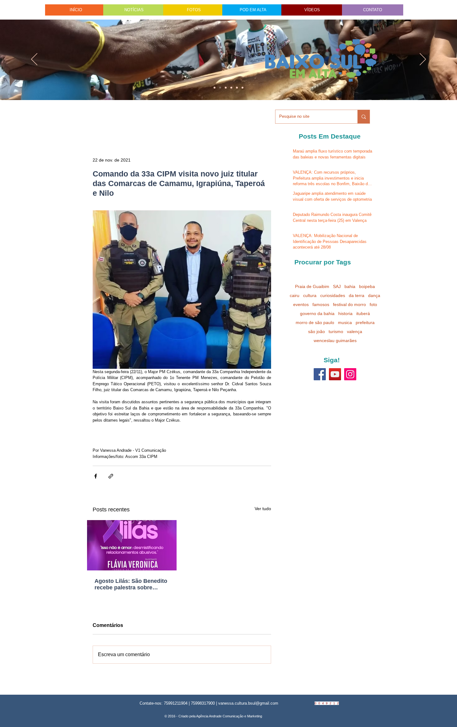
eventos (301, 304)
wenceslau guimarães (335, 340)
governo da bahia (317, 313)
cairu (294, 295)
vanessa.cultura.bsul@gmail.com (248, 703)
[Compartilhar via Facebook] (96, 476)
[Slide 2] (231, 88)
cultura (309, 295)
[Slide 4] (220, 88)
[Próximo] (423, 59)
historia (345, 313)
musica (345, 322)
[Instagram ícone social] (350, 374)
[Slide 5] (237, 88)
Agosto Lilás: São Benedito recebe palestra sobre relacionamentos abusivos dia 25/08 (131, 584)
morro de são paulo (315, 322)
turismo (336, 331)
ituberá (363, 313)
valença (354, 331)
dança (374, 295)
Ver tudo (263, 508)
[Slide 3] (242, 88)
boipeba (367, 286)
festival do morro (349, 304)
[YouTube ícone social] (335, 374)
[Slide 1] (214, 88)
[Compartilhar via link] (111, 476)
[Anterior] (34, 59)
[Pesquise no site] (364, 116)
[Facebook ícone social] (320, 374)
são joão (316, 331)
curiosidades (332, 295)
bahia (349, 286)
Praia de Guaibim (312, 286)
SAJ (337, 286)
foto (373, 304)
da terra (356, 295)
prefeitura (365, 322)
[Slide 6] (226, 88)
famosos (320, 304)
